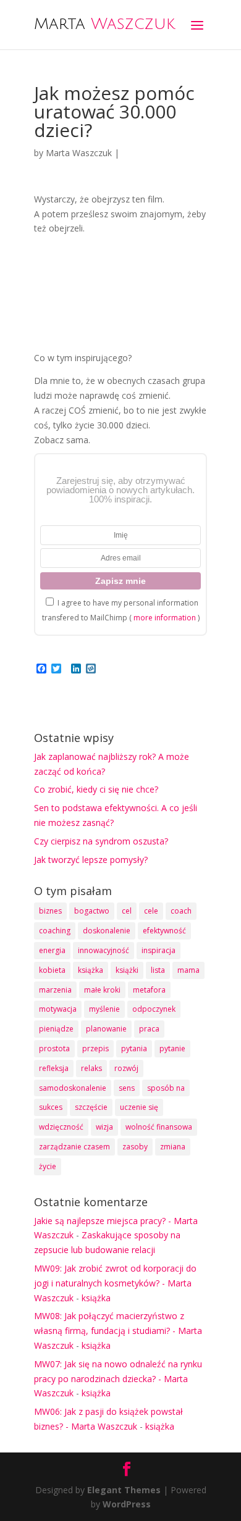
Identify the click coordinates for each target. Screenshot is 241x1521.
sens (127, 1088)
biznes (50, 911)
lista (158, 970)
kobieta (52, 970)
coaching (54, 930)
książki (127, 970)
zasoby (135, 1146)
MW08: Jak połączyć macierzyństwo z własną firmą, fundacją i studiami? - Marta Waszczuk (118, 1330)
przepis (95, 1048)
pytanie (172, 1048)
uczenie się (139, 1107)
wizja (104, 1127)
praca (149, 1028)
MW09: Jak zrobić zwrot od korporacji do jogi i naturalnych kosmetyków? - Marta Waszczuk (115, 1283)
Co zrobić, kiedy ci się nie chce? (96, 789)
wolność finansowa (158, 1127)
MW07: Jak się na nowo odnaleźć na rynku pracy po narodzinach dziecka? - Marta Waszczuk (118, 1378)
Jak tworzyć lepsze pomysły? (91, 859)
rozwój (126, 1068)
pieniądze (56, 1028)
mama (188, 970)
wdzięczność (61, 1127)
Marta (104, 23)
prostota (54, 1048)
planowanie (106, 1028)
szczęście (91, 1107)
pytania (134, 1048)
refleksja (54, 1068)
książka (90, 970)
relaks (91, 1068)
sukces (50, 1107)
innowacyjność (103, 950)
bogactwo (91, 911)
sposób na (166, 1088)
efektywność (164, 930)
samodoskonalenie (72, 1088)
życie (47, 1166)
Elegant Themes (124, 1490)
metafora (149, 990)
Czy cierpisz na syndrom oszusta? (101, 841)
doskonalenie (106, 930)
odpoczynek (153, 1009)
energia (52, 950)
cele (151, 911)
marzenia (55, 990)
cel (127, 911)
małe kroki (102, 990)
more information (164, 617)
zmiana (172, 1146)
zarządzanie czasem (74, 1146)
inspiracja (158, 950)
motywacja (58, 1009)
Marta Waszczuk (79, 153)
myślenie (104, 1009)
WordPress (127, 1504)
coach (181, 911)
